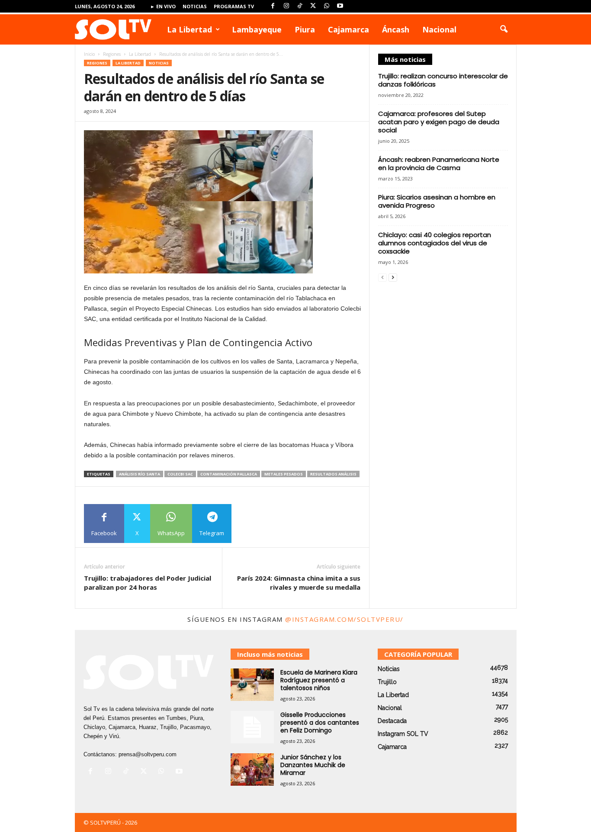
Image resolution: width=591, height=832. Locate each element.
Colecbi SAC (180, 474)
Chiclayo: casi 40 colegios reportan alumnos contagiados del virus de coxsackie (434, 243)
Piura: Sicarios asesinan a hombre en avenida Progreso (436, 201)
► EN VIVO (163, 6)
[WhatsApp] (326, 6)
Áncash (395, 29)
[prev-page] (382, 277)
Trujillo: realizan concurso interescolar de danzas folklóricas (443, 80)
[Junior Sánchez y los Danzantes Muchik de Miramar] (252, 769)
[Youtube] (340, 6)
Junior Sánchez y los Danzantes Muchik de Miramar (312, 765)
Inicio (89, 54)
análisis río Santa (139, 474)
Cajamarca (348, 29)
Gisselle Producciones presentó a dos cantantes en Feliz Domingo (319, 722)
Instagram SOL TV (403, 733)
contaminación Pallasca (228, 474)
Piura (305, 29)
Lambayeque (257, 29)
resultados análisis (333, 474)
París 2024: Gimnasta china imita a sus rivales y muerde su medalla (298, 582)
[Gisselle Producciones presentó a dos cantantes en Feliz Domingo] (252, 727)
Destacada (392, 720)
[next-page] (393, 277)
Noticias (195, 6)
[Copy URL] (251, 523)
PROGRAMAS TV (234, 6)
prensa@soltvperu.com (148, 754)
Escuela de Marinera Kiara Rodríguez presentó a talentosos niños (318, 680)
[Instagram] (286, 6)
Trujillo (387, 681)
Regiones (112, 54)
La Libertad (189, 29)
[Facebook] (273, 6)
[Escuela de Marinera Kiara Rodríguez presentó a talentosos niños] (252, 684)
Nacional (439, 29)
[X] (313, 6)
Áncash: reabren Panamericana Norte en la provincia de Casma (438, 163)
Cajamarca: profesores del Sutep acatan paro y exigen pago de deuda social (438, 122)
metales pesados (283, 474)
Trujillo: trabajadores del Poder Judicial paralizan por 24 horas (147, 582)
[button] (503, 29)
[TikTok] (300, 6)
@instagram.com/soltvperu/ (344, 619)
